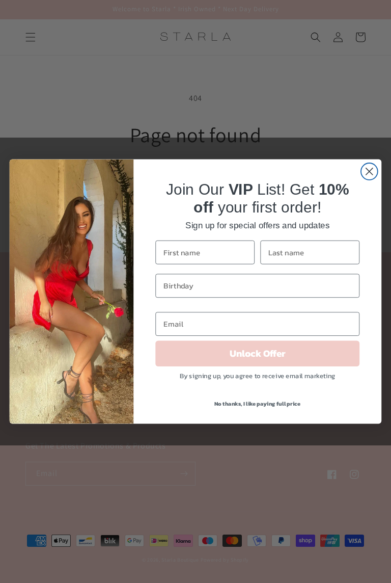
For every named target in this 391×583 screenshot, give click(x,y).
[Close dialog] (369, 171)
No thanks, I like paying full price (257, 404)
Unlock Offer (258, 354)
